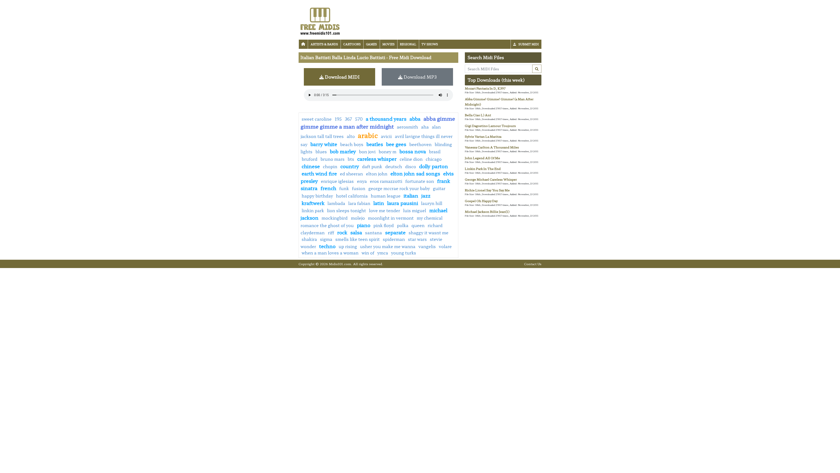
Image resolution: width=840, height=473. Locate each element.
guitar (439, 188)
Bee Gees (396, 143)
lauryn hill (431, 203)
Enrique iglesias (338, 181)
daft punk (372, 166)
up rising (348, 246)
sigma (326, 239)
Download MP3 (419, 77)
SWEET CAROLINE (317, 119)
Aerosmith (407, 127)
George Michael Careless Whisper (491, 179)
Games (371, 44)
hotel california (352, 196)
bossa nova (412, 151)
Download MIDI (342, 77)
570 (359, 119)
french (328, 187)
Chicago (434, 159)
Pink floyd (384, 225)
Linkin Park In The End (483, 168)
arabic (368, 135)
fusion (358, 188)
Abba (415, 118)
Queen (418, 225)
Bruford (309, 159)
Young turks (403, 253)
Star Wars (417, 239)
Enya (362, 181)
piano (363, 224)
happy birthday (317, 196)
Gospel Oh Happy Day (481, 201)
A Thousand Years (386, 118)
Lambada (336, 203)
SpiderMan (394, 239)
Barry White (323, 143)
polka (402, 225)
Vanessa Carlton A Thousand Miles (492, 147)
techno (327, 245)
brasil (435, 151)
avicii (386, 136)
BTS (351, 159)
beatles (374, 143)
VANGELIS (427, 246)
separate (395, 232)
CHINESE (311, 165)
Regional (408, 44)
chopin (330, 166)
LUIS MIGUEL (414, 210)
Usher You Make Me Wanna (387, 246)
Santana (373, 232)
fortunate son (419, 181)
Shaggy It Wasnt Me (428, 232)
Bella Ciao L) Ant (478, 115)
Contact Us (532, 263)
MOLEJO (358, 218)
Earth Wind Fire (319, 173)
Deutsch (393, 166)
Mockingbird (335, 218)
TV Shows (430, 44)
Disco (410, 166)
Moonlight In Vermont (391, 218)
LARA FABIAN (359, 203)
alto (351, 136)
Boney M (387, 151)
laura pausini (402, 202)
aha (425, 127)
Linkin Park (313, 210)
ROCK (342, 232)
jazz (425, 195)
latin (378, 202)
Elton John (376, 174)
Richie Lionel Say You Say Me (487, 190)
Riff (331, 232)
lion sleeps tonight (346, 210)
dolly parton (433, 165)
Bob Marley (343, 151)
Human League (386, 196)
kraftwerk (313, 202)
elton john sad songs (415, 173)
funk (344, 188)
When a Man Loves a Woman (330, 253)
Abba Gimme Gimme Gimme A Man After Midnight (378, 122)
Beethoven (420, 144)
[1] (536, 69)
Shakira (309, 239)
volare (445, 246)
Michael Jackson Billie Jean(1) (487, 211)
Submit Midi (528, 44)
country (349, 165)
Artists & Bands (324, 44)
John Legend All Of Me (482, 158)
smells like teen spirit (357, 239)
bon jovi (367, 151)
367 (348, 119)
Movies (388, 44)
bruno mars (332, 159)
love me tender (384, 210)
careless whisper (377, 158)
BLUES (321, 151)
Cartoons (352, 44)
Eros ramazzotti (386, 181)
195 (338, 119)
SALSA (356, 232)
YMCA (382, 253)
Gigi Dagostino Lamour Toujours (490, 126)
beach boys (351, 144)
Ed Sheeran (351, 174)
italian (411, 195)
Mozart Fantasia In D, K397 (485, 88)
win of (368, 253)
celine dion (411, 159)
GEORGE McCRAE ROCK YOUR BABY (399, 188)
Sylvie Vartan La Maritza (483, 136)
